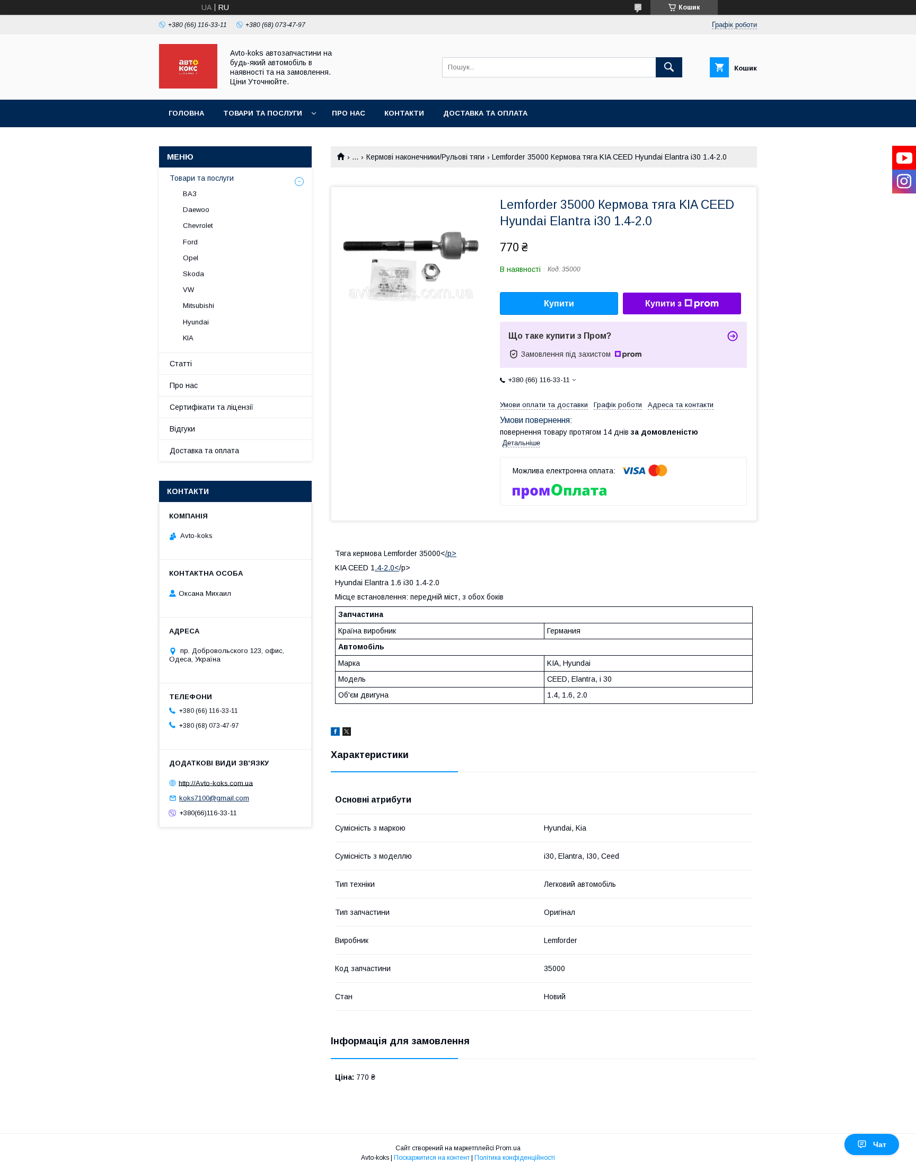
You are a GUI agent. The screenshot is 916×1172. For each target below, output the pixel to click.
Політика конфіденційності (514, 1157)
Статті (181, 363)
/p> (450, 553)
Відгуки (182, 429)
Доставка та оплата (485, 113)
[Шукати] (669, 67)
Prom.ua (508, 1148)
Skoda (193, 274)
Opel (190, 258)
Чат (879, 1144)
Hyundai (196, 322)
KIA (188, 338)
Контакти (404, 113)
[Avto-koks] (188, 86)
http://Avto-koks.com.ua (216, 783)
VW (188, 290)
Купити (559, 303)
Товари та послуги (262, 113)
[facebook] (335, 733)
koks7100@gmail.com (214, 798)
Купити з (663, 303)
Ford (190, 242)
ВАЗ (190, 194)
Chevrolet (198, 226)
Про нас (348, 113)
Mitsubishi (198, 306)
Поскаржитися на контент (432, 1157)
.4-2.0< (387, 567)
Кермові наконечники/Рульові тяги (425, 157)
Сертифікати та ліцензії (211, 407)
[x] (346, 733)
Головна (186, 113)
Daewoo (196, 210)
